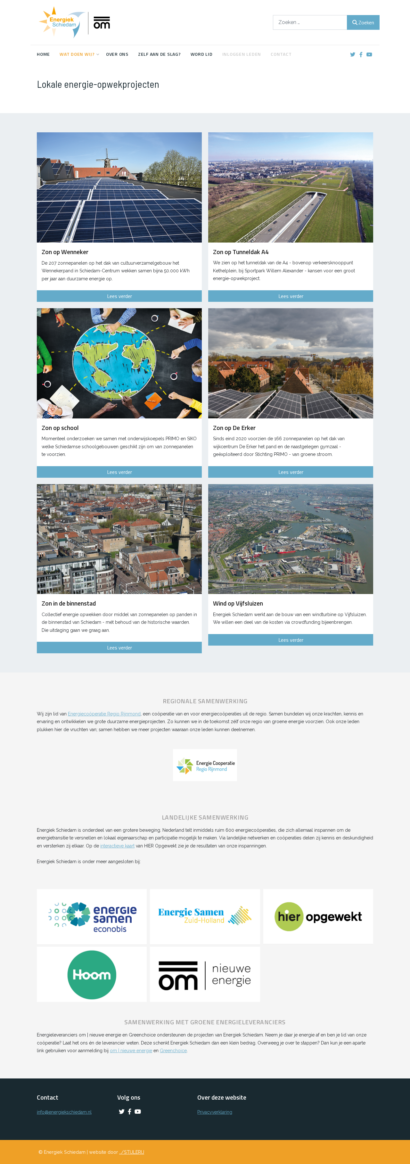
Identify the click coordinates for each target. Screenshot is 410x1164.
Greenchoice (173, 1050)
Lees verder (119, 296)
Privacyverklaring (214, 1112)
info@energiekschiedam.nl (64, 1112)
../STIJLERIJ (131, 1152)
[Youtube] (369, 55)
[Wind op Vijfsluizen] (290, 539)
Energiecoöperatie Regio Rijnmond (104, 713)
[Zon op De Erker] (290, 363)
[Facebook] (361, 55)
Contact (281, 54)
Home (43, 54)
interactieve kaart (117, 845)
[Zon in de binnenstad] (119, 539)
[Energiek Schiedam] (85, 22)
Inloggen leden (241, 54)
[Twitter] (352, 55)
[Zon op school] (119, 363)
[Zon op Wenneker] (119, 187)
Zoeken (366, 22)
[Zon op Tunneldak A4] (290, 187)
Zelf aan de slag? (159, 54)
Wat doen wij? (77, 54)
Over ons (117, 54)
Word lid (202, 54)
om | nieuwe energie (131, 1050)
